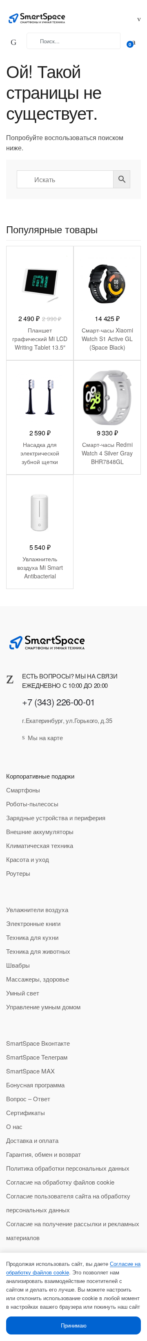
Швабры (18, 965)
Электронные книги (33, 923)
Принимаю (74, 1325)
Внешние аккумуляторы (40, 831)
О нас (14, 1126)
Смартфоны (23, 789)
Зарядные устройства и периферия (55, 817)
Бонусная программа (35, 1084)
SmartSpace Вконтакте (38, 1043)
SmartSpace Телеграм (36, 1057)
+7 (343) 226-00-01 (58, 701)
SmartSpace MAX (30, 1071)
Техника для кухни (32, 937)
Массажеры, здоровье (37, 979)
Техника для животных (38, 951)
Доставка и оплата (32, 1140)
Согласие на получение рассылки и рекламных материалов (72, 1230)
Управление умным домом (43, 1006)
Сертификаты (25, 1112)
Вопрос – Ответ (28, 1098)
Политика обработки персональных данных (67, 1168)
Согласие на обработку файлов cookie (60, 1182)
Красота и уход (27, 859)
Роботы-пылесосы (32, 803)
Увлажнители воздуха (37, 909)
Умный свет (22, 992)
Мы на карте (45, 737)
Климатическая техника (39, 845)
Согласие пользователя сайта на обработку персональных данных (68, 1203)
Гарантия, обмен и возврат (43, 1154)
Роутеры (18, 873)
